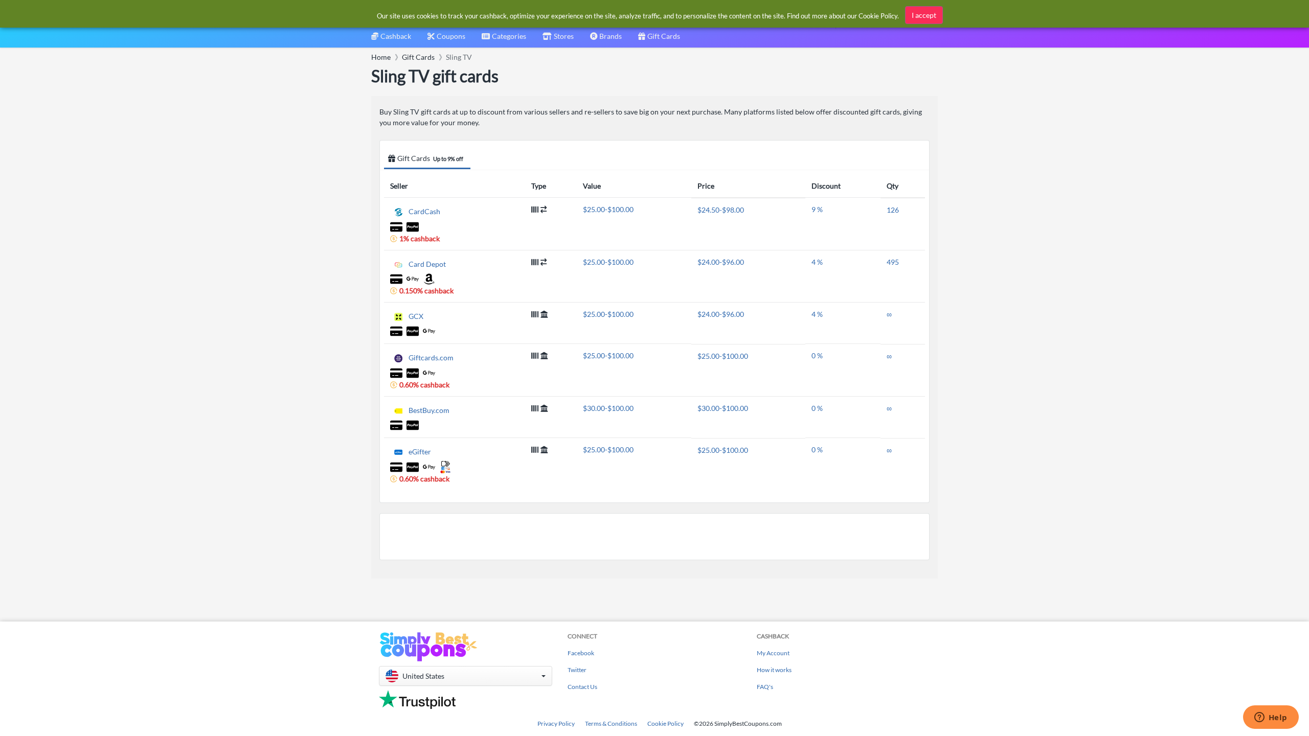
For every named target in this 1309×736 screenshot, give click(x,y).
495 (893, 262)
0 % (817, 355)
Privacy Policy (556, 723)
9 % (817, 209)
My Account (773, 653)
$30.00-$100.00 (608, 408)
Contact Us (582, 687)
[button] (465, 676)
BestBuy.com (429, 409)
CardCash (424, 211)
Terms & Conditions (611, 723)
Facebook (581, 653)
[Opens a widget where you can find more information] (1271, 718)
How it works (774, 670)
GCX (416, 316)
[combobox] (504, 40)
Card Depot (427, 263)
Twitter (577, 670)
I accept (924, 15)
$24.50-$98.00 (720, 209)
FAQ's (765, 687)
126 (893, 209)
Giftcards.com (431, 357)
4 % (817, 262)
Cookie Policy (665, 723)
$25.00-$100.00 (608, 209)
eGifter (420, 451)
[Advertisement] (654, 537)
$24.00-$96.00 (720, 262)
